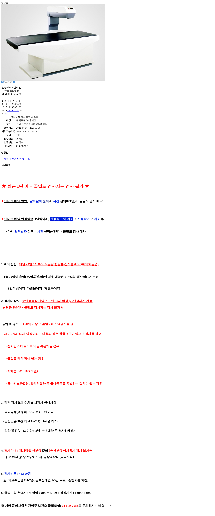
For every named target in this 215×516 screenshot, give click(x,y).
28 (17, 110)
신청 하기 (6, 159)
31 (6, 113)
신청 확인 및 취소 (21, 159)
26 (11, 110)
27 (14, 110)
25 (8, 110)
